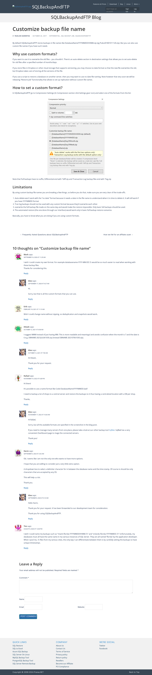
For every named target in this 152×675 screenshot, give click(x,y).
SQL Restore (18, 645)
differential (54, 36)
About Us (60, 645)
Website (81, 607)
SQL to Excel (18, 648)
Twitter (102, 645)
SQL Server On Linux (21, 654)
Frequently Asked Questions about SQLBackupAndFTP (45, 234)
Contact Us (60, 648)
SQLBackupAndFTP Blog (76, 17)
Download (113, 4)
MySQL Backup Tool (21, 657)
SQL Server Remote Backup (24, 663)
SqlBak (112, 430)
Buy (121, 4)
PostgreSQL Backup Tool (23, 660)
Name (21, 599)
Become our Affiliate (64, 663)
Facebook (103, 648)
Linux (128, 4)
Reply (26, 273)
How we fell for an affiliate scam (117, 234)
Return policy (61, 657)
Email (21, 607)
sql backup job (67, 36)
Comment (24, 578)
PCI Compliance (62, 666)
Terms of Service (63, 651)
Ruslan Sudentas (22, 36)
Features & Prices (99, 4)
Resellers (60, 660)
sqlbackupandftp (83, 36)
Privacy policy (61, 654)
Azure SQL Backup (20, 651)
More (136, 4)
